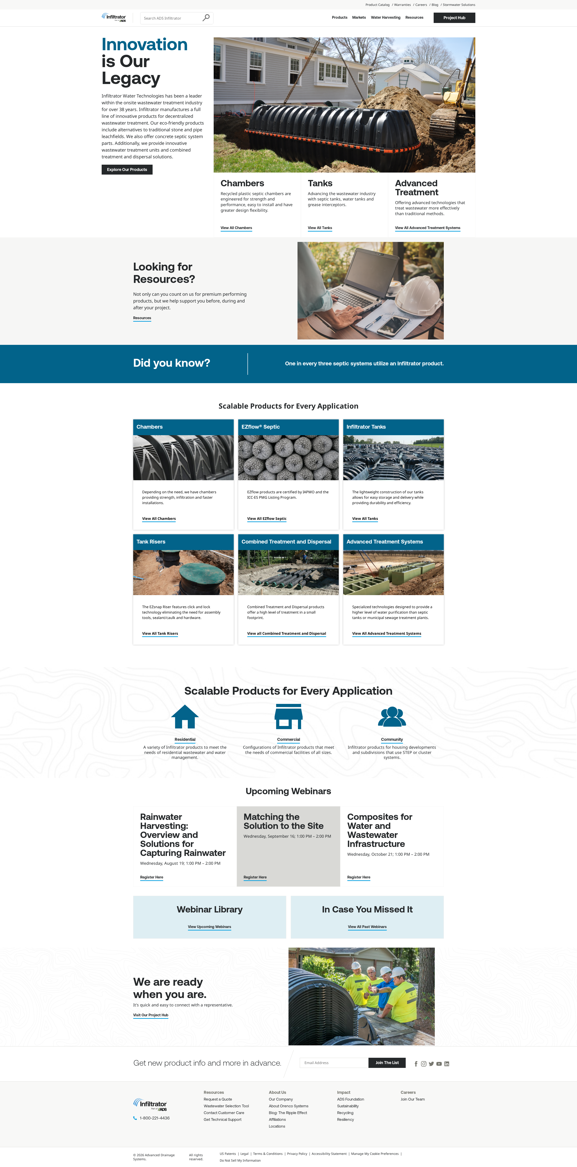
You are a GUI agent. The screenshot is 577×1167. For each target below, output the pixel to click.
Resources (414, 18)
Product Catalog (378, 4)
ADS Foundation (350, 1099)
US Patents (228, 1153)
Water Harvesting (386, 18)
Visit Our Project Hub (150, 1015)
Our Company (281, 1099)
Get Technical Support (222, 1120)
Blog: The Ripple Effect (288, 1113)
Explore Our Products (127, 169)
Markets (359, 18)
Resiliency (345, 1120)
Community (392, 740)
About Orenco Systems (288, 1106)
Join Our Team (413, 1099)
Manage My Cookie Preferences (375, 1153)
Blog (435, 4)
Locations (277, 1126)
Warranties (402, 4)
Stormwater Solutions (459, 4)
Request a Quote (218, 1099)
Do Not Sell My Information (240, 1160)
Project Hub (454, 17)
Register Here (151, 877)
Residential (185, 740)
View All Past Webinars (367, 927)
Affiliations (277, 1120)
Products (340, 18)
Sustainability (348, 1106)
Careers (421, 4)
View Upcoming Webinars (209, 927)
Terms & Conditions (268, 1153)
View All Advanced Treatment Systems (427, 228)
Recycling (345, 1113)
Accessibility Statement (329, 1153)
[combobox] (170, 18)
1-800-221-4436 (155, 1119)
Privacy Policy (297, 1153)
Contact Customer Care (224, 1113)
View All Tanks (320, 228)
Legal (244, 1153)
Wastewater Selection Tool (226, 1106)
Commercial (288, 740)
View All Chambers (236, 228)
